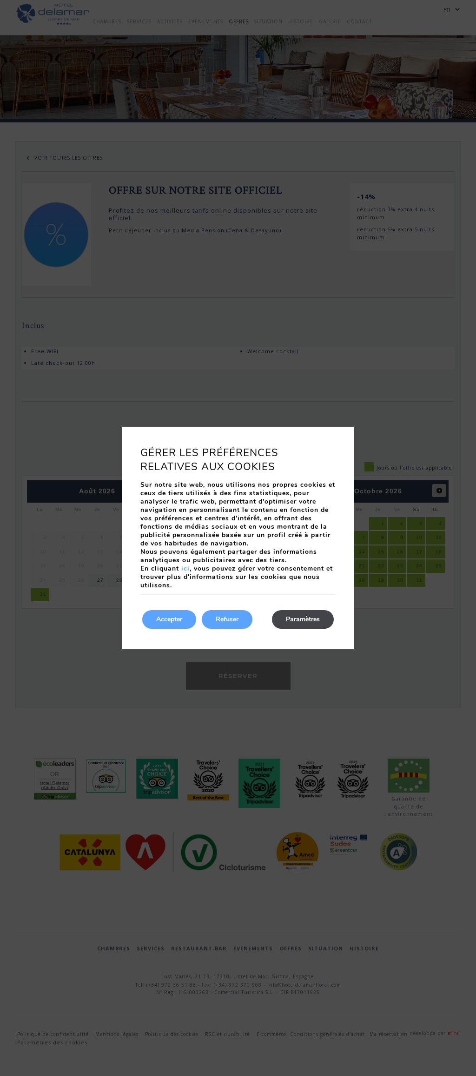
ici (185, 568)
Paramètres (303, 619)
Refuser (227, 619)
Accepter (169, 619)
